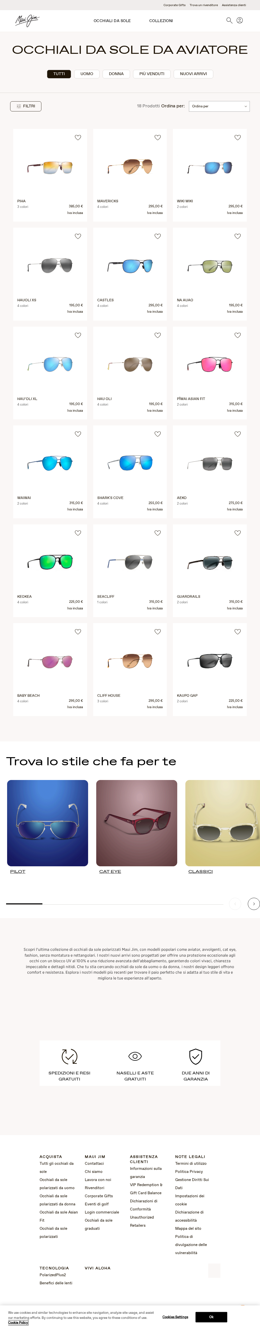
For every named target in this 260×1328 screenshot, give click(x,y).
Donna (116, 74)
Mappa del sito (188, 1228)
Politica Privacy (189, 1171)
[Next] (254, 904)
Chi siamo (94, 1171)
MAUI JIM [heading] (95, 1157)
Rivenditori (94, 1188)
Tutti (59, 74)
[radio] (59, 74)
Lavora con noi (98, 1180)
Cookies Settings (175, 1317)
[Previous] (235, 904)
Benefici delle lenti (56, 1283)
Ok (211, 1317)
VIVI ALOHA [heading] (98, 1268)
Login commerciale (102, 1212)
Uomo (86, 74)
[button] (25, 106)
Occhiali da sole (112, 21)
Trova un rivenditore (204, 5)
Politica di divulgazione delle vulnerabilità (191, 1245)
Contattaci (94, 1163)
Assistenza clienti (234, 5)
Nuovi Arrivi (193, 74)
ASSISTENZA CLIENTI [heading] (144, 1159)
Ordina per (200, 106)
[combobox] (219, 106)
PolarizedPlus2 (53, 1275)
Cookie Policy (18, 1323)
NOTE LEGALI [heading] (190, 1157)
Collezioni (161, 21)
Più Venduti (151, 74)
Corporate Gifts (175, 5)
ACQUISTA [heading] (51, 1157)
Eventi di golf (97, 1204)
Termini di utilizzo (191, 1163)
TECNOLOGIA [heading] (54, 1268)
